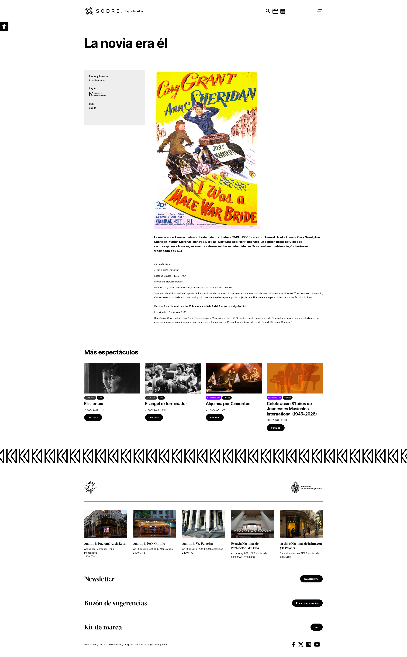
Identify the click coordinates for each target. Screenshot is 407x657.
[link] (101, 11)
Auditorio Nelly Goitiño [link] (149, 543)
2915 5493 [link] (285, 557)
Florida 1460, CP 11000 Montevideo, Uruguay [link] (108, 644)
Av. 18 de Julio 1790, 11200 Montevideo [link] (202, 549)
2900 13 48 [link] (139, 552)
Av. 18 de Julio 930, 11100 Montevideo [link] (153, 549)
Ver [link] (317, 627)
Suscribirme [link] (311, 579)
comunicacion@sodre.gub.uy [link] (151, 644)
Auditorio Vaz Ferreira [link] (197, 543)
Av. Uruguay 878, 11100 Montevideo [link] (250, 553)
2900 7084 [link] (90, 556)
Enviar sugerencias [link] (307, 603)
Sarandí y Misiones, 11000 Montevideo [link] (300, 553)
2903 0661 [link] (249, 557)
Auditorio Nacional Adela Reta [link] (104, 543)
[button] (4, 26)
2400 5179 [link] (187, 552)
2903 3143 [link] (236, 557)
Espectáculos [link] (134, 11)
